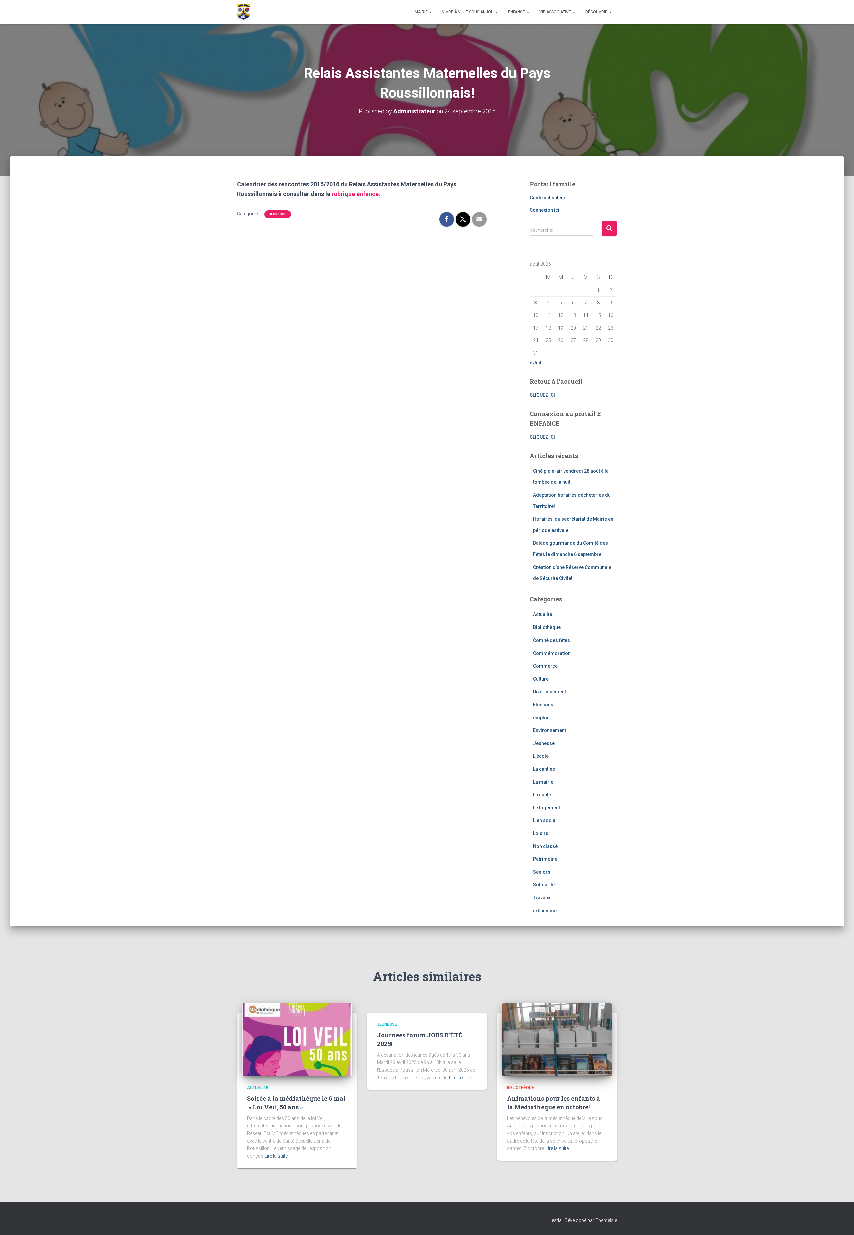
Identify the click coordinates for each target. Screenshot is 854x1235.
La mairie (543, 782)
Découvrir (597, 12)
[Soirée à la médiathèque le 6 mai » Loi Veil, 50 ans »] (297, 1039)
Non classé (545, 846)
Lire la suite (276, 1156)
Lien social (545, 820)
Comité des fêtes (551, 640)
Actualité (542, 614)
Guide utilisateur (548, 197)
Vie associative (555, 12)
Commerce (545, 666)
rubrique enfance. (356, 193)
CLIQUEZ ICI (542, 395)
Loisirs (540, 833)
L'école (541, 756)
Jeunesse (277, 214)
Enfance (517, 12)
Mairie (422, 12)
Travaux (541, 897)
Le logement (546, 807)
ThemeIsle (606, 1220)
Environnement (549, 730)
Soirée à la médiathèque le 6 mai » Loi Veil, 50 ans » (296, 1102)
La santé (542, 794)
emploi (540, 717)
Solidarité (544, 884)
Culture (541, 679)
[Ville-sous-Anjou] (243, 12)
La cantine (544, 769)
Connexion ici (544, 210)
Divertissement (549, 691)
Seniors (541, 872)
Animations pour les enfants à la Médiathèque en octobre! (553, 1102)
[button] (430, 12)
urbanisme (545, 910)
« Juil (535, 362)
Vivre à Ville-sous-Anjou (468, 12)
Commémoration (552, 653)
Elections (543, 704)
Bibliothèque (547, 627)
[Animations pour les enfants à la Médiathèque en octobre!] (557, 1039)
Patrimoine (545, 859)
